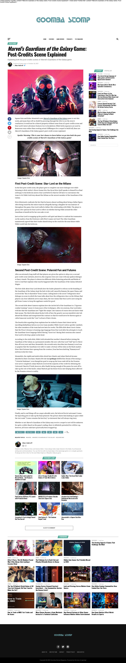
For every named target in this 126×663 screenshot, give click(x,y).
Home (44, 39)
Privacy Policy (70, 652)
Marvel (29, 437)
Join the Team (53, 652)
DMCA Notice (80, 652)
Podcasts (69, 39)
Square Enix (60, 437)
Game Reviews (60, 39)
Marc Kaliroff (19, 65)
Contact (61, 652)
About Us (44, 652)
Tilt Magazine (79, 39)
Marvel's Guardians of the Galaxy (44, 437)
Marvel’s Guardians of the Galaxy (55, 118)
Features (51, 39)
